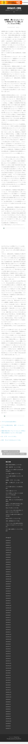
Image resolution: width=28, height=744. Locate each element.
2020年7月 (8, 704)
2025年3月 (8, 569)
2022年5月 (8, 651)
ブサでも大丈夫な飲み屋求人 (8, 421)
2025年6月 (8, 562)
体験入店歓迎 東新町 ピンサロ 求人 (14, 464)
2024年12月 (8, 576)
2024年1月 (8, 603)
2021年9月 (8, 670)
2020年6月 (8, 706)
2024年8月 (8, 586)
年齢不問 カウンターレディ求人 (10, 451)
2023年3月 (8, 627)
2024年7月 (8, 588)
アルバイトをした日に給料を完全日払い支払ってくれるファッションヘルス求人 (14, 525)
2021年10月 (8, 668)
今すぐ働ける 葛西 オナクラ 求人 (13, 473)
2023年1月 (8, 632)
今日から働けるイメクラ (11, 490)
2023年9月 (8, 612)
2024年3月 (8, 598)
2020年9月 (8, 699)
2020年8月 (8, 701)
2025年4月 (8, 567)
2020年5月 (8, 709)
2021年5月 (8, 680)
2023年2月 (8, 629)
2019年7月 (8, 728)
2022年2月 (8, 658)
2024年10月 (8, 581)
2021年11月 (8, 665)
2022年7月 (8, 646)
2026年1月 (8, 545)
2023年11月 (8, 608)
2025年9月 (8, 554)
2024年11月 (8, 579)
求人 (18, 27)
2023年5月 (8, 622)
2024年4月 (8, 595)
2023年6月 (8, 620)
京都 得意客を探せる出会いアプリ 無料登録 (14, 453)
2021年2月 (8, 687)
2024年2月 (8, 600)
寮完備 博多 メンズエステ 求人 (13, 497)
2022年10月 (8, 639)
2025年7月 (8, 559)
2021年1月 (8, 689)
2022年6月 (8, 648)
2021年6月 (8, 677)
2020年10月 (8, 697)
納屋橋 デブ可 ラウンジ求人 (13, 480)
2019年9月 (8, 723)
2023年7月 (8, 617)
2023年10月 (8, 610)
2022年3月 (8, 656)
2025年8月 (8, 557)
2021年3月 (8, 685)
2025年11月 (8, 550)
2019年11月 (8, 718)
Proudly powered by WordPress (14, 738)
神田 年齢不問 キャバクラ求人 (13, 467)
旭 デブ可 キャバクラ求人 (8, 436)
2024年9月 (8, 583)
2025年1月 (8, 574)
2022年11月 (8, 636)
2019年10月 (8, 721)
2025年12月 (8, 547)
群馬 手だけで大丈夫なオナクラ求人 (11, 440)
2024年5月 (8, 593)
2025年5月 (8, 564)
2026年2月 (8, 542)
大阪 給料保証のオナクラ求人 (13, 520)
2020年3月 (8, 713)
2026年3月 (8, 540)
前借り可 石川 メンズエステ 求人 (13, 518)
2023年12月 (8, 605)
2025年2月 (8, 571)
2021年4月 (8, 682)
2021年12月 (8, 663)
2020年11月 (8, 694)
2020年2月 (8, 716)
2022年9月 (8, 641)
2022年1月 (8, 660)
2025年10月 (8, 552)
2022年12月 (8, 634)
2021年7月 (8, 675)
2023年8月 (8, 615)
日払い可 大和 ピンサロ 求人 (12, 507)
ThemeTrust (16, 737)
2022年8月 (8, 644)
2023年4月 (8, 624)
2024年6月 (8, 591)
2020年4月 (8, 711)
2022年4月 (8, 653)
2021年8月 (8, 673)
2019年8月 (8, 726)
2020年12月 (8, 692)
